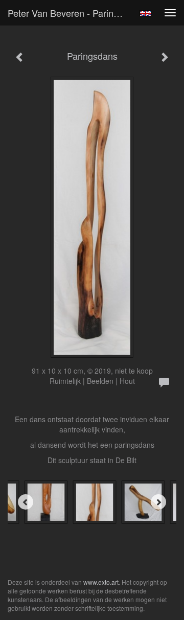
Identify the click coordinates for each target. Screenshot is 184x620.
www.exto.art (101, 582)
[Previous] (25, 502)
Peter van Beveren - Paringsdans (70, 12)
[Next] (158, 502)
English (145, 13)
